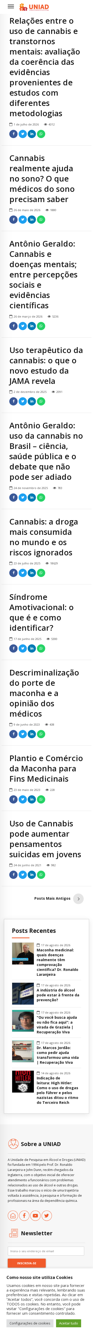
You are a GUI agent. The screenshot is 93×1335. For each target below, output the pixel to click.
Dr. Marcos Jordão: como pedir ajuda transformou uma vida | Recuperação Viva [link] (58, 1055)
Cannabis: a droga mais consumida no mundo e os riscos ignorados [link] (43, 537)
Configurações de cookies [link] (30, 1323)
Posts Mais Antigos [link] (52, 898)
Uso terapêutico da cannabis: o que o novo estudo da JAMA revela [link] (46, 365)
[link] (34, 7)
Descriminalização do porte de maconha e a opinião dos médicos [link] (44, 693)
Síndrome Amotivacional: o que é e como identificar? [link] (41, 612)
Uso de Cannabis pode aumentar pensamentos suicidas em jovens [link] (45, 839)
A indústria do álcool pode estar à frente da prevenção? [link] (58, 995)
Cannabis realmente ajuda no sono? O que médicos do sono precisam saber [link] (42, 178)
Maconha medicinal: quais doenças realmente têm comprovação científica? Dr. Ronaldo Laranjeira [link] (57, 962)
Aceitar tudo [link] (68, 1323)
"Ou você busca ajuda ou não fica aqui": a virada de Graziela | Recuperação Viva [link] (57, 1024)
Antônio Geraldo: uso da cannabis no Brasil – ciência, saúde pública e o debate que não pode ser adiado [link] (46, 451)
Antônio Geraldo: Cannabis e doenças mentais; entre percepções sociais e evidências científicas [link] (43, 274)
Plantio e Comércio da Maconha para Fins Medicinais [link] (46, 768)
